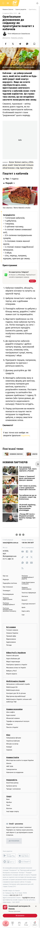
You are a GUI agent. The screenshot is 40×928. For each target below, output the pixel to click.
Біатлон (9, 808)
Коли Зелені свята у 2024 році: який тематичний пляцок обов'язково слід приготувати (18, 165)
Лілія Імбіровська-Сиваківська (19, 33)
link (22, 551)
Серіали (9, 750)
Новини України (12, 633)
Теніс (8, 805)
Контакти (25, 596)
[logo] (14, 3)
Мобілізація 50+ (12, 687)
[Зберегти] (34, 44)
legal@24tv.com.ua (28, 897)
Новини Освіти (12, 757)
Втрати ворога (11, 674)
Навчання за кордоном (14, 772)
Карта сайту (26, 611)
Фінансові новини (13, 718)
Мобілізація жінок (13, 690)
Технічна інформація (29, 592)
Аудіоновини (11, 642)
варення (25, 435)
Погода (9, 645)
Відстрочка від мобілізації (15, 696)
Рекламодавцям (8, 594)
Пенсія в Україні (12, 727)
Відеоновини (11, 639)
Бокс (8, 799)
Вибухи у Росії (11, 671)
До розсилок (14, 841)
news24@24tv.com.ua (10, 543)
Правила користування (7, 598)
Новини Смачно (8, 9)
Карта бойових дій (13, 659)
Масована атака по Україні (16, 668)
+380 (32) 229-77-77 (15, 895)
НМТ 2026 (9, 766)
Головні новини (12, 630)
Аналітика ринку (12, 783)
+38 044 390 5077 (28, 543)
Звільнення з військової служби (18, 684)
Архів (23, 607)
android (9, 855)
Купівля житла (11, 786)
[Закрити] (36, 906)
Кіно (8, 735)
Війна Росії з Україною (16, 653)
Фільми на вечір (12, 744)
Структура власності (28, 604)
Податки (9, 724)
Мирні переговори (13, 662)
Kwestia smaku (17, 38)
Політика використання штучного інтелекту (9, 610)
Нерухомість (11, 780)
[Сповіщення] (37, 3)
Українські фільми (13, 741)
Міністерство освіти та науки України (20, 760)
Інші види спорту (12, 811)
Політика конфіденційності (9, 603)
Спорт (8, 796)
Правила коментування (26, 588)
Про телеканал (8, 587)
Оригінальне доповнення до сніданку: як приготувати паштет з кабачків (32, 9)
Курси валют (11, 715)
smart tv (9, 862)
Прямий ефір (11, 636)
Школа (8, 763)
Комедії (9, 747)
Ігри (23, 615)
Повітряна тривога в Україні (16, 665)
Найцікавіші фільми (13, 738)
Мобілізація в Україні (15, 681)
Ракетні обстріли (12, 655)
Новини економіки (14, 709)
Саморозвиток (11, 769)
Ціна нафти (10, 712)
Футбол (9, 802)
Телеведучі (6, 590)
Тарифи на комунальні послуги (17, 721)
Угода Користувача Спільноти (28, 583)
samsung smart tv (24, 862)
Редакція (6, 579)
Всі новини (11, 627)
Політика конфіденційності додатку (28, 577)
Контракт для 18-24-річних (16, 693)
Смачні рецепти (20, 9)
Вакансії (24, 600)
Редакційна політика (10, 583)
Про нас (5, 576)
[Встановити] (20, 911)
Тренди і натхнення (13, 789)
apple (24, 855)
